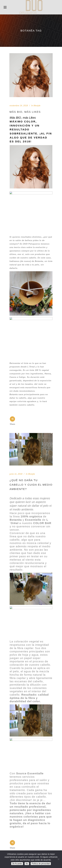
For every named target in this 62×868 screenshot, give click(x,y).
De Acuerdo (17, 864)
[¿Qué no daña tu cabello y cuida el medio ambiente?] (31, 449)
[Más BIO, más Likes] (31, 75)
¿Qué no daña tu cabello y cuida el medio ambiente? (31, 485)
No (27, 864)
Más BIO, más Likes (25, 111)
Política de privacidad (41, 864)
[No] (58, 859)
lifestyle (37, 105)
